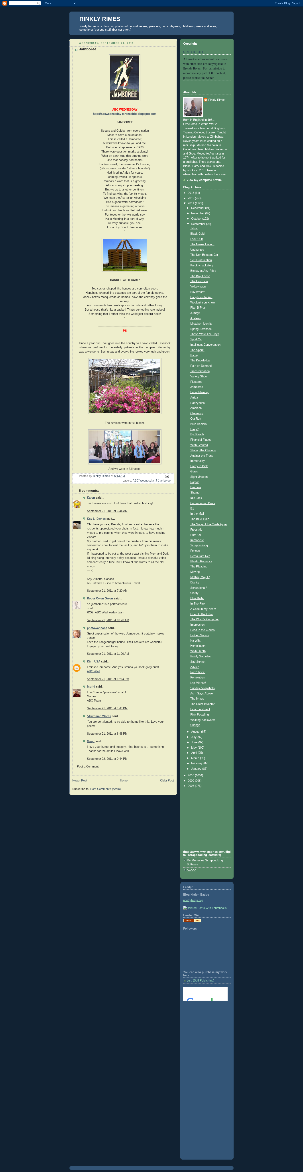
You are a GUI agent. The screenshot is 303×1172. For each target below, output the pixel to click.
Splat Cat (196, 339)
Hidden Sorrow (199, 635)
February (197, 763)
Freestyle (196, 529)
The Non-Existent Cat (204, 254)
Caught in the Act (201, 297)
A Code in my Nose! (203, 609)
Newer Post (79, 780)
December (198, 208)
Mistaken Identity (201, 323)
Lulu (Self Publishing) (200, 980)
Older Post (167, 780)
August (196, 731)
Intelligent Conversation (205, 344)
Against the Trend (201, 455)
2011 (191, 203)
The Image (197, 698)
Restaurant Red (200, 556)
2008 (191, 785)
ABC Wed (93, 671)
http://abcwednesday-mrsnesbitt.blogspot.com (125, 113)
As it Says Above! (202, 693)
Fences (195, 550)
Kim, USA (93, 661)
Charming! (196, 413)
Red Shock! (197, 672)
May (194, 747)
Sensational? (198, 587)
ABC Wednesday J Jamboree (152, 480)
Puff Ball (195, 535)
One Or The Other (201, 614)
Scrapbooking (199, 545)
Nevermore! (197, 291)
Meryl (90, 741)
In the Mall (197, 513)
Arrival (194, 397)
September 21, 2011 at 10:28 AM (108, 620)
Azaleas (195, 318)
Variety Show (198, 376)
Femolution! (197, 677)
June (194, 742)
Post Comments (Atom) (105, 789)
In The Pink (197, 603)
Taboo (194, 228)
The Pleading (198, 566)
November (198, 213)
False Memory (199, 392)
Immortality (197, 460)
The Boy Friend (200, 276)
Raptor (194, 482)
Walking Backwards (203, 720)
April (194, 752)
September (198, 224)
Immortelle (197, 540)
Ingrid (91, 686)
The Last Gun (199, 281)
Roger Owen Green (100, 598)
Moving (195, 571)
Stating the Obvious (203, 450)
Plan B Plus (198, 307)
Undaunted (197, 249)
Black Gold (197, 233)
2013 (191, 192)
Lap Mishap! (198, 682)
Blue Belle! (197, 598)
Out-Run (195, 418)
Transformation (200, 371)
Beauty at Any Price (203, 270)
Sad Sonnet (197, 661)
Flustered (196, 381)
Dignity (194, 582)
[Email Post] (167, 476)
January (196, 768)
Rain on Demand (201, 365)
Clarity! (194, 593)
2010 (191, 775)
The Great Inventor (202, 704)
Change (195, 725)
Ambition (196, 408)
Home (124, 780)
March (195, 758)
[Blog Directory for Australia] (192, 921)
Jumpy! (195, 313)
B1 (192, 508)
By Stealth (197, 434)
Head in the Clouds (202, 630)
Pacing (194, 355)
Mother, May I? (200, 577)
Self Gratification (201, 260)
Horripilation (197, 645)
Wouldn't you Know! (203, 302)
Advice (194, 667)
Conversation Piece (202, 503)
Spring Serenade (201, 329)
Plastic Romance (201, 561)
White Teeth (198, 651)
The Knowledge (200, 360)
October (196, 218)
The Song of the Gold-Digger (208, 524)
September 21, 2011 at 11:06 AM (108, 653)
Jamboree (196, 387)
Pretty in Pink (199, 466)
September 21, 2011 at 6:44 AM (107, 511)
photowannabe (97, 628)
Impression (197, 624)
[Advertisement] (203, 1022)
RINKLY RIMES (99, 19)
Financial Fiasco (200, 439)
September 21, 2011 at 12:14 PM (108, 679)
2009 (191, 780)
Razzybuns (197, 403)
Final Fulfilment (200, 709)
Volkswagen (198, 286)
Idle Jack (196, 498)
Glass (194, 471)
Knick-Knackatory (201, 265)
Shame (194, 492)
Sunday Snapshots (202, 688)
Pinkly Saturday (200, 656)
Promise (195, 487)
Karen (91, 497)
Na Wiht (195, 640)
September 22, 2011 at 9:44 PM (107, 758)
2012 (191, 198)
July (194, 737)
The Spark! (197, 350)
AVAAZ (191, 870)
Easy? (194, 429)
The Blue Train (199, 519)
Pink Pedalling (199, 714)
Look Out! (196, 239)
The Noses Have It (202, 244)
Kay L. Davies (96, 518)
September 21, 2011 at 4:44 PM (107, 708)
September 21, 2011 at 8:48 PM (107, 733)
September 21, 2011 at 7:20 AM (107, 590)
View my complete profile (204, 180)
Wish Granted (199, 445)
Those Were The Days (204, 334)
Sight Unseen (199, 476)
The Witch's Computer (204, 619)
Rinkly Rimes (216, 99)
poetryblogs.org (193, 900)
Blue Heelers (198, 424)
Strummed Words (99, 716)
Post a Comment (88, 766)
